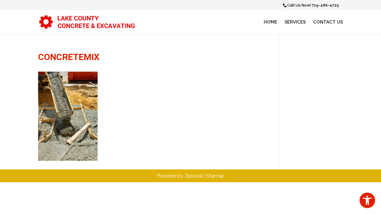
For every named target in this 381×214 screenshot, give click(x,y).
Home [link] (270, 22)
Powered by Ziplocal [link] (179, 176)
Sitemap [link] (215, 176)
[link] (367, 200)
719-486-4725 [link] (325, 5)
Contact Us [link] (328, 22)
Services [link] (295, 22)
